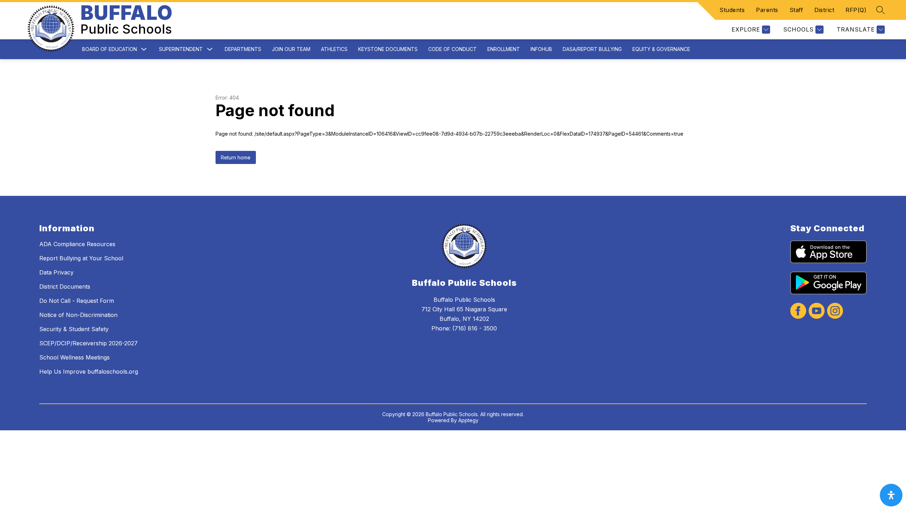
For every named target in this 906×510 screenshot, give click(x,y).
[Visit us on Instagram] (835, 311)
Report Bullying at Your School (81, 258)
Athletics (334, 49)
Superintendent (181, 49)
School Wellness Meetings (74, 357)
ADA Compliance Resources (77, 244)
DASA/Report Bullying (592, 49)
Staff (796, 9)
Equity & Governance (661, 49)
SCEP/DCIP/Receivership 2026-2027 (88, 343)
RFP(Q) (855, 9)
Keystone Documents (388, 49)
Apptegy (468, 420)
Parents (767, 9)
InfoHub (541, 49)
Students (732, 9)
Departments (243, 49)
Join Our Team (291, 49)
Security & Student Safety (74, 329)
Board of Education (109, 49)
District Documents (64, 286)
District (824, 9)
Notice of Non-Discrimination (78, 314)
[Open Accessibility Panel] (891, 495)
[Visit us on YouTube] (817, 311)
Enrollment (503, 49)
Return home (236, 157)
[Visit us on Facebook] (798, 311)
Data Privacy (56, 272)
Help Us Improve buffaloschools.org (88, 371)
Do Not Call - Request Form (76, 300)
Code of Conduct (452, 49)
